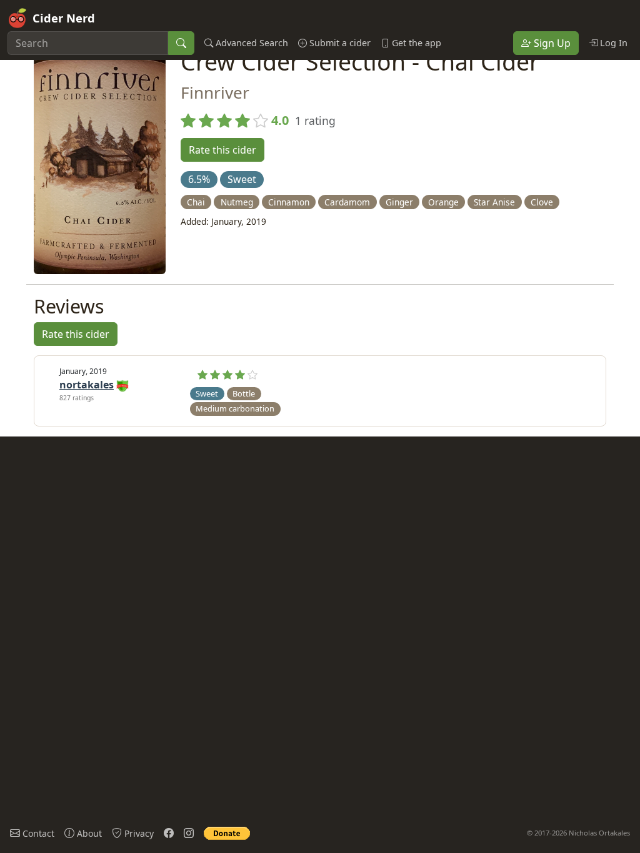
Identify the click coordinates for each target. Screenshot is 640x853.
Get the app (415, 43)
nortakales (86, 385)
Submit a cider (339, 43)
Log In (613, 43)
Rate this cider (222, 150)
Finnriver (215, 92)
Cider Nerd (63, 18)
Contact (37, 833)
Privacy (138, 833)
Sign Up (551, 43)
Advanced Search (250, 43)
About (88, 833)
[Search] (181, 43)
